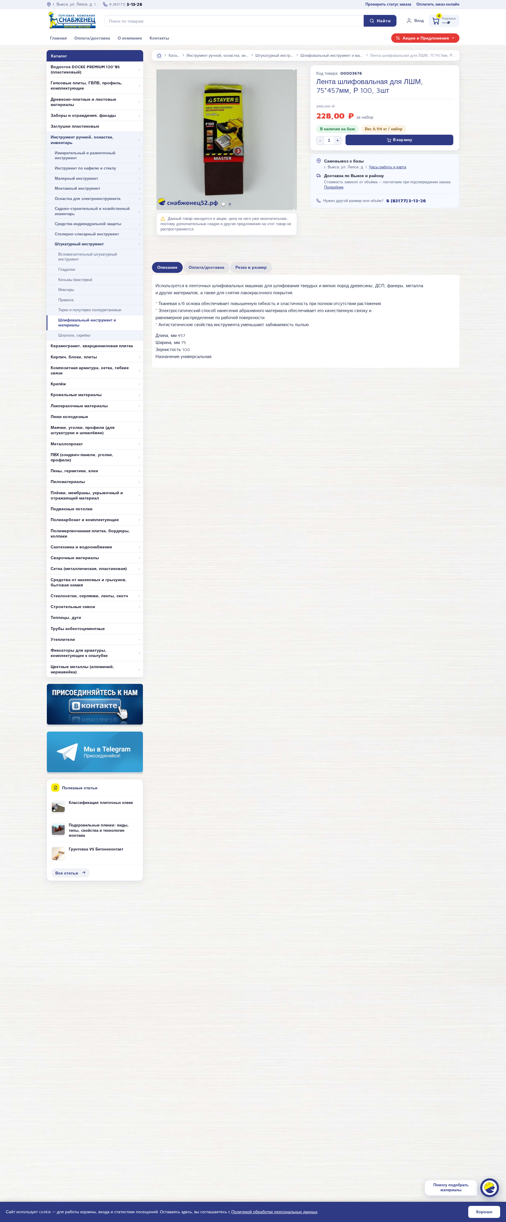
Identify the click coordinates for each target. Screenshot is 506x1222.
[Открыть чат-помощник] (489, 1187)
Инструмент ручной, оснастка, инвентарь (82, 140)
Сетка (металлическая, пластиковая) (89, 568)
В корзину (402, 140)
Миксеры (66, 289)
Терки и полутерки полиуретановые (89, 309)
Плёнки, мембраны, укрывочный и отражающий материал (87, 495)
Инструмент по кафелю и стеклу (85, 168)
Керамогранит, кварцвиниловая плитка (92, 345)
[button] (415, 21)
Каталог (176, 55)
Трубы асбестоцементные (78, 628)
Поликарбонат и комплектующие (85, 519)
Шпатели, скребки (74, 335)
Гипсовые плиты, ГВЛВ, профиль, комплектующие (87, 85)
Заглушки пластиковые (75, 126)
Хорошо (484, 1211)
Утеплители (63, 639)
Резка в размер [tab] (251, 267)
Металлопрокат (67, 443)
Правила (65, 299)
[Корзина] (444, 21)
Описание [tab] (167, 267)
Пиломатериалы (68, 481)
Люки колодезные (69, 416)
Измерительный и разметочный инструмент (85, 155)
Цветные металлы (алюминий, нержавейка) (82, 669)
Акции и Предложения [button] (426, 38)
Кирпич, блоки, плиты (74, 357)
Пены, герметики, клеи (74, 470)
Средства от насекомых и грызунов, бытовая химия (89, 582)
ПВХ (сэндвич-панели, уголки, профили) (82, 457)
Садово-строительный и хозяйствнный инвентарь (92, 211)
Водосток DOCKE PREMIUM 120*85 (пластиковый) (85, 69)
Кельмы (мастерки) (75, 279)
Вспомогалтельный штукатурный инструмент (87, 257)
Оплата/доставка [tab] (206, 267)
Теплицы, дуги (66, 617)
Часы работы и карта (387, 167)
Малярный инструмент (76, 178)
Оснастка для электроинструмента (87, 198)
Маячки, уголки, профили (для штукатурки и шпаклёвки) (82, 430)
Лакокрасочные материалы (79, 405)
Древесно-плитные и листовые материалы (83, 102)
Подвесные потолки (72, 508)
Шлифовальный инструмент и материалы (87, 323)
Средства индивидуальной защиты (88, 223)
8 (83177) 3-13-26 (405, 200)
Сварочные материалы (75, 557)
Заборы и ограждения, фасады (83, 115)
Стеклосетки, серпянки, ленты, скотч (89, 595)
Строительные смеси (73, 606)
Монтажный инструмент (77, 188)
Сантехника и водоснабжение (81, 547)
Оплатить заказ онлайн (437, 4)
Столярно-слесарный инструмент (87, 234)
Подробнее (333, 187)
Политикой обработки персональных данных (274, 1211)
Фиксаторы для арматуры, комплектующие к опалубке (79, 653)
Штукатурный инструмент (79, 244)
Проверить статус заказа (388, 4)
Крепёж (58, 383)
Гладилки (66, 269)
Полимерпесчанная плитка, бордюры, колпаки (90, 533)
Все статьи (66, 872)
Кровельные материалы (76, 394)
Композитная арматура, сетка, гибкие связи (90, 370)
